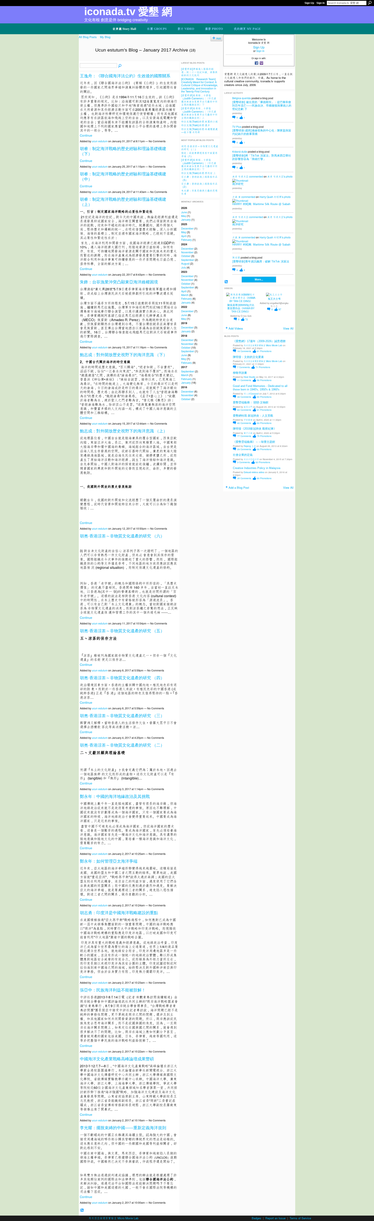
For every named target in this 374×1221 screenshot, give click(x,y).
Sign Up (309, 3)
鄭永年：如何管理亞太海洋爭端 (108, 861)
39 (244, 396)
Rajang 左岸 (250, 446)
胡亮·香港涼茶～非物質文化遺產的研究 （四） (122, 678)
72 (246, 319)
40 (244, 423)
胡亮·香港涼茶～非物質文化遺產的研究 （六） (122, 536)
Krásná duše (239, 151)
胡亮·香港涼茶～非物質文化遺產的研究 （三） (122, 715)
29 (244, 449)
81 (264, 351)
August (185, 263)
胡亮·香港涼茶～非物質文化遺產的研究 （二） (122, 745)
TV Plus (236, 126)
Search (370, 3)
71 (263, 367)
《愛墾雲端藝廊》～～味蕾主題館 (254, 441)
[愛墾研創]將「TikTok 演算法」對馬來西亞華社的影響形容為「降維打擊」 (261, 157)
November (187, 252)
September (187, 260)
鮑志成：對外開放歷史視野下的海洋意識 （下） (123, 355)
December (187, 228)
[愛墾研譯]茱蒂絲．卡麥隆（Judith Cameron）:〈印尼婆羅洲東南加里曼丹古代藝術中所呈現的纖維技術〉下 (199, 99)
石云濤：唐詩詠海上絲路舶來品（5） (199, 178)
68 (264, 449)
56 (264, 380)
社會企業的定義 (243, 454)
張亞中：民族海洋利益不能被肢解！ (113, 990)
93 (244, 409)
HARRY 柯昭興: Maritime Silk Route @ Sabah (261, 204)
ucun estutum (100, 141)
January (186, 219)
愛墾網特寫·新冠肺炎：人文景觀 (253, 415)
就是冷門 (248, 406)
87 (280, 309)
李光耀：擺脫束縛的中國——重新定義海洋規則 (123, 1128)
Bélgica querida (241, 98)
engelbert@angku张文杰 (279, 304)
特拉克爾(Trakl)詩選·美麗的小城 (199, 121)
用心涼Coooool (251, 393)
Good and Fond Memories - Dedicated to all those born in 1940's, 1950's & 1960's (260, 387)
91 (264, 409)
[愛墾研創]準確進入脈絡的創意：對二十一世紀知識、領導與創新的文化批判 (199, 72)
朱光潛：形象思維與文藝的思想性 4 (199, 192)
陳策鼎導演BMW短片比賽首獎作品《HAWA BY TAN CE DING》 (241, 308)
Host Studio (249, 376)
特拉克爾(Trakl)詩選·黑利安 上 (198, 173)
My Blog (105, 37)
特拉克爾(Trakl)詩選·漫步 (195, 125)
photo (289, 176)
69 (264, 423)
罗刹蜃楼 (248, 419)
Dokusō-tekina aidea (254, 472)
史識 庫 (236, 197)
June (184, 212)
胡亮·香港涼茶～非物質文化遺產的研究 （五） (122, 631)
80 (264, 478)
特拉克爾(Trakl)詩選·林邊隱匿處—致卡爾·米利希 (199, 130)
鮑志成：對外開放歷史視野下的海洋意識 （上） (123, 431)
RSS (82, 1210)
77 (244, 436)
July (183, 267)
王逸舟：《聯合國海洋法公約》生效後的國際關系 (125, 76)
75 (264, 436)
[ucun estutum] (86, 59)
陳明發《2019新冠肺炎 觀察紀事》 (254, 428)
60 (264, 396)
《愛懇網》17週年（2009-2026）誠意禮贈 (259, 341)
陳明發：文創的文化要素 (248, 357)
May (183, 216)
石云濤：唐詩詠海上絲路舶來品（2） (199, 185)
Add (218, 38)
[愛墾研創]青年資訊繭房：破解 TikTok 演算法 (260, 261)
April (184, 236)
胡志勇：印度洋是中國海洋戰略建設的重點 (119, 912)
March (185, 295)
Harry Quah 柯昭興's (271, 197)
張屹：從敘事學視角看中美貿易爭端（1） (199, 154)
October (185, 256)
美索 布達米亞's (276, 176)
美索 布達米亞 (240, 176)
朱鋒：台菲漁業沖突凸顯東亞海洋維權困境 (119, 282)
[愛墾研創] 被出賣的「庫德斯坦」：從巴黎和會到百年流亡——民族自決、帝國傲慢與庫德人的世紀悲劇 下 (261, 105)
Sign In (320, 3)
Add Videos (236, 328)
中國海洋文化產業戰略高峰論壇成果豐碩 (117, 1059)
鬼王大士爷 (274, 298)
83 (263, 462)
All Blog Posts (88, 37)
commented (256, 176)
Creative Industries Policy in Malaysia (256, 468)
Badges (256, 1218)
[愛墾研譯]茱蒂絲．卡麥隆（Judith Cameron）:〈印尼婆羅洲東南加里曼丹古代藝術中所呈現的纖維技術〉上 (199, 112)
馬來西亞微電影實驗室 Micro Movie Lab (263, 345)
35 (244, 478)
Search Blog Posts (120, 66)
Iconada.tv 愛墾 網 (128, 11)
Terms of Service (300, 1218)
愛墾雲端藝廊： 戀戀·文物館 (250, 402)
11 (244, 380)
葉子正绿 (248, 433)
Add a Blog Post (239, 487)
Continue (86, 135)
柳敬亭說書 (240, 372)
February (186, 239)
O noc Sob (246, 315)
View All (288, 328)
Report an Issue (275, 1218)
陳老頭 (236, 257)
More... (259, 279)
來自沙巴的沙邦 (251, 459)
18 (244, 351)
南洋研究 (237, 184)
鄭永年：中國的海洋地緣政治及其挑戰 (115, 796)
